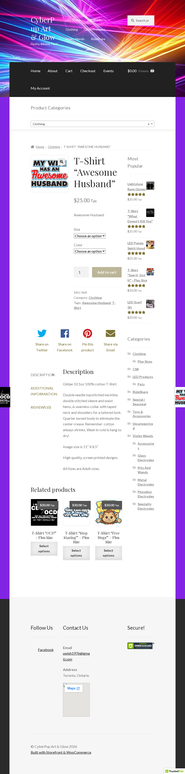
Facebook (46, 649)
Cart (68, 71)
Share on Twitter (42, 347)
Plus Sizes (145, 361)
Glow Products (94, 29)
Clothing (72, 29)
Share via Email (111, 347)
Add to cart (106, 272)
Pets (141, 384)
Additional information (44, 391)
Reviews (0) (41, 407)
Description (43, 375)
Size (77, 229)
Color (78, 245)
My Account (40, 88)
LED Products (96, 20)
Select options (44, 548)
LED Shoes (73, 20)
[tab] (44, 375)
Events (108, 71)
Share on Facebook (65, 347)
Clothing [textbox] (91, 124)
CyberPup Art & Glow (43, 28)
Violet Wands (75, 39)
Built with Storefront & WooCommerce (61, 752)
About (53, 71)
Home (35, 71)
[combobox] (92, 124)
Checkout (87, 71)
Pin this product (87, 347)
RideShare (98, 39)
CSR (136, 369)
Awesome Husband (96, 303)
